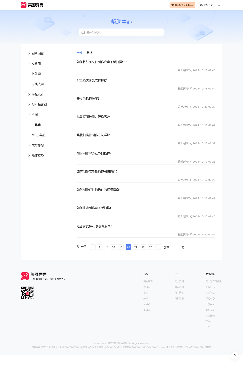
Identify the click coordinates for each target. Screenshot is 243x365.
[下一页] (158, 247)
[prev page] (93, 247)
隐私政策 (179, 298)
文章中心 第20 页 (179, 252)
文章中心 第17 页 (118, 252)
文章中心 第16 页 (98, 252)
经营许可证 (46, 347)
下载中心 (210, 287)
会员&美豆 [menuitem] (39, 135)
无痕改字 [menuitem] (38, 84)
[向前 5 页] (106, 246)
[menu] (45, 104)
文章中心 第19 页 (159, 252)
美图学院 (210, 292)
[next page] (158, 247)
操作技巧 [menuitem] (38, 155)
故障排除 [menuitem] (38, 145)
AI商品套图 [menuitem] (39, 104)
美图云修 (210, 315)
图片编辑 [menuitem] (38, 53)
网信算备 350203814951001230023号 (141, 347)
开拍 (207, 327)
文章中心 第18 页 (139, 252)
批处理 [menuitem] (36, 74)
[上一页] (93, 247)
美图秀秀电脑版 (213, 281)
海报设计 (148, 287)
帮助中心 (210, 298)
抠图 (145, 292)
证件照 (146, 304)
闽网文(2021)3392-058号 (111, 347)
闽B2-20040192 (90, 347)
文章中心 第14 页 (196, 249)
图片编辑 (148, 281)
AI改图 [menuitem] (36, 64)
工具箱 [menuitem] (36, 125)
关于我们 (179, 281)
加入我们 (179, 287)
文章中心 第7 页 (196, 246)
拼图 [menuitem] (35, 114)
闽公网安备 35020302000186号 (66, 347)
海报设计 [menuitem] (38, 94)
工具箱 (146, 310)
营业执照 (36, 347)
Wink (208, 321)
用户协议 (179, 292)
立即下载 (208, 5)
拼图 (145, 298)
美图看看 (210, 310)
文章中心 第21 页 (199, 252)
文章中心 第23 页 (101, 256)
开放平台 (210, 304)
